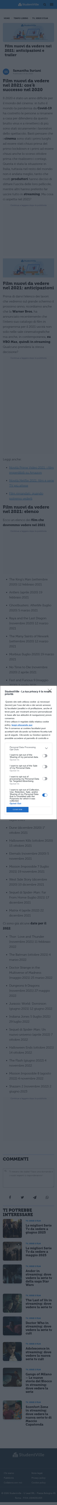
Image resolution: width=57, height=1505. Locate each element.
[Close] (51, 692)
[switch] (44, 755)
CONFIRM (17, 809)
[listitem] (28, 748)
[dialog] (28, 753)
